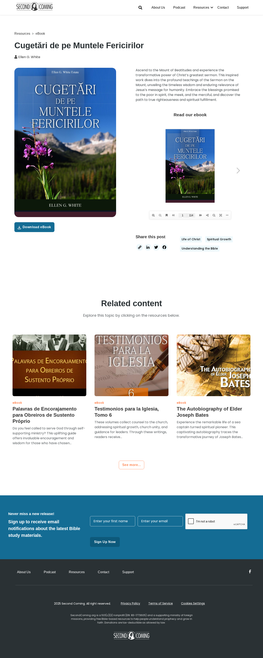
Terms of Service (160, 603)
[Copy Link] (140, 248)
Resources (201, 7)
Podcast (179, 7)
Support (242, 7)
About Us (158, 7)
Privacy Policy (130, 603)
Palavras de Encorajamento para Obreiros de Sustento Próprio (45, 415)
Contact (223, 7)
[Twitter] (156, 248)
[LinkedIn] (148, 248)
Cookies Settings (193, 603)
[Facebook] (164, 248)
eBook (40, 33)
